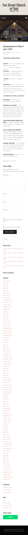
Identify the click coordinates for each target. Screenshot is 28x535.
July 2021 (5, 425)
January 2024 (6, 354)
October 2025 (7, 304)
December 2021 (7, 413)
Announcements (12, 161)
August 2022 (6, 394)
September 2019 (7, 477)
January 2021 (6, 439)
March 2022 (6, 406)
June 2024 (6, 342)
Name (5, 194)
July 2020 (5, 453)
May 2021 (5, 430)
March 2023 (6, 378)
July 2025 (5, 311)
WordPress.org (7, 507)
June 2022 (6, 399)
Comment (6, 175)
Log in (4, 500)
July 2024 (5, 340)
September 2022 (7, 392)
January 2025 (6, 326)
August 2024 (6, 337)
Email (5, 202)
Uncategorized (7, 492)
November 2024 (7, 330)
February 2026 (7, 295)
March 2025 (6, 321)
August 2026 (6, 281)
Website (5, 209)
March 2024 (6, 349)
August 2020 (6, 451)
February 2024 (7, 352)
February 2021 (7, 437)
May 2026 (5, 288)
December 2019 (7, 470)
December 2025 (7, 300)
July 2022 (5, 396)
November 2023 (7, 359)
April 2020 (6, 460)
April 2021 (6, 432)
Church (5, 531)
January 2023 (6, 382)
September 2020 (7, 448)
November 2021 (7, 415)
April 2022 (6, 404)
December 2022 (7, 385)
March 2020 (6, 463)
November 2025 (7, 302)
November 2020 (7, 444)
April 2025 (6, 319)
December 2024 (7, 328)
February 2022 (7, 408)
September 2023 (7, 363)
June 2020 (6, 455)
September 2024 (7, 335)
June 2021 (6, 427)
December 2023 (7, 356)
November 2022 (7, 387)
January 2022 (6, 411)
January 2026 (6, 297)
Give (10, 517)
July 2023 (5, 368)
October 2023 (7, 361)
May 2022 (5, 401)
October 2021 (7, 418)
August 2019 (6, 479)
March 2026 (6, 293)
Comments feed (7, 505)
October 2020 (7, 446)
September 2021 (7, 420)
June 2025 (6, 314)
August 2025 (6, 309)
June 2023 (6, 370)
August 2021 (6, 422)
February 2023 (7, 380)
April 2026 (6, 290)
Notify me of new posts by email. (11, 227)
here (19, 139)
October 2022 (7, 389)
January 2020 (6, 467)
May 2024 (5, 345)
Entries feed (6, 503)
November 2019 (7, 472)
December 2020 (7, 441)
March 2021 (6, 434)
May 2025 (5, 316)
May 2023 (5, 373)
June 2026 (6, 286)
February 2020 (7, 465)
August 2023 (6, 366)
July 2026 (5, 283)
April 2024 (6, 347)
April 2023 (6, 375)
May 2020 (5, 458)
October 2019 (7, 474)
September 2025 (7, 307)
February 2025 (7, 323)
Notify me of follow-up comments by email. (12, 220)
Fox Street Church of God (14, 6)
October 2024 (7, 333)
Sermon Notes (7, 490)
